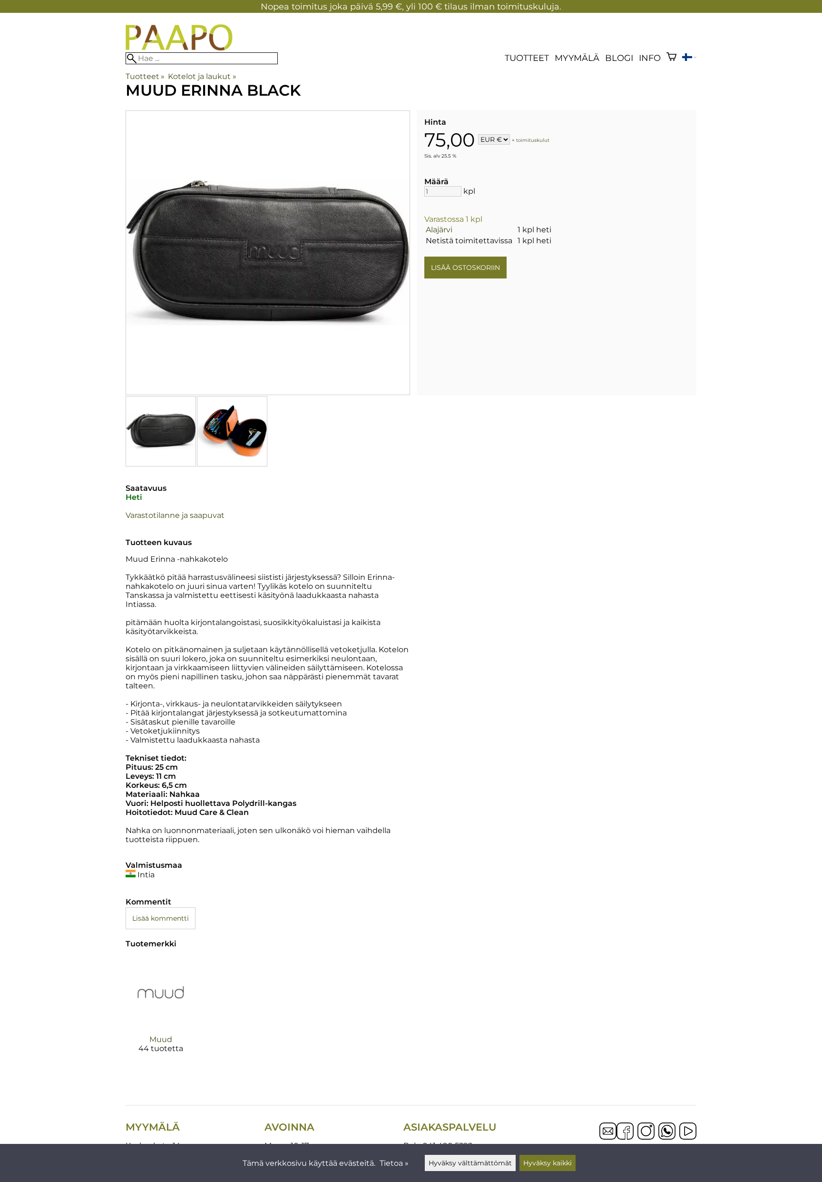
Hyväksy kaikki (547, 1163)
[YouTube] (687, 1132)
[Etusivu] (179, 47)
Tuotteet (527, 58)
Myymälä (577, 58)
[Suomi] (689, 58)
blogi (619, 58)
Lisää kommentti (160, 918)
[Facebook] (625, 1132)
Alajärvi (439, 229)
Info (650, 58)
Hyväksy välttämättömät (470, 1163)
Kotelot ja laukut (202, 76)
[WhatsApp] (666, 1132)
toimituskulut (532, 140)
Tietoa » (394, 1163)
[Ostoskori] (671, 58)
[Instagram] (646, 1132)
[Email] (607, 1137)
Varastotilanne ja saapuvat (175, 515)
